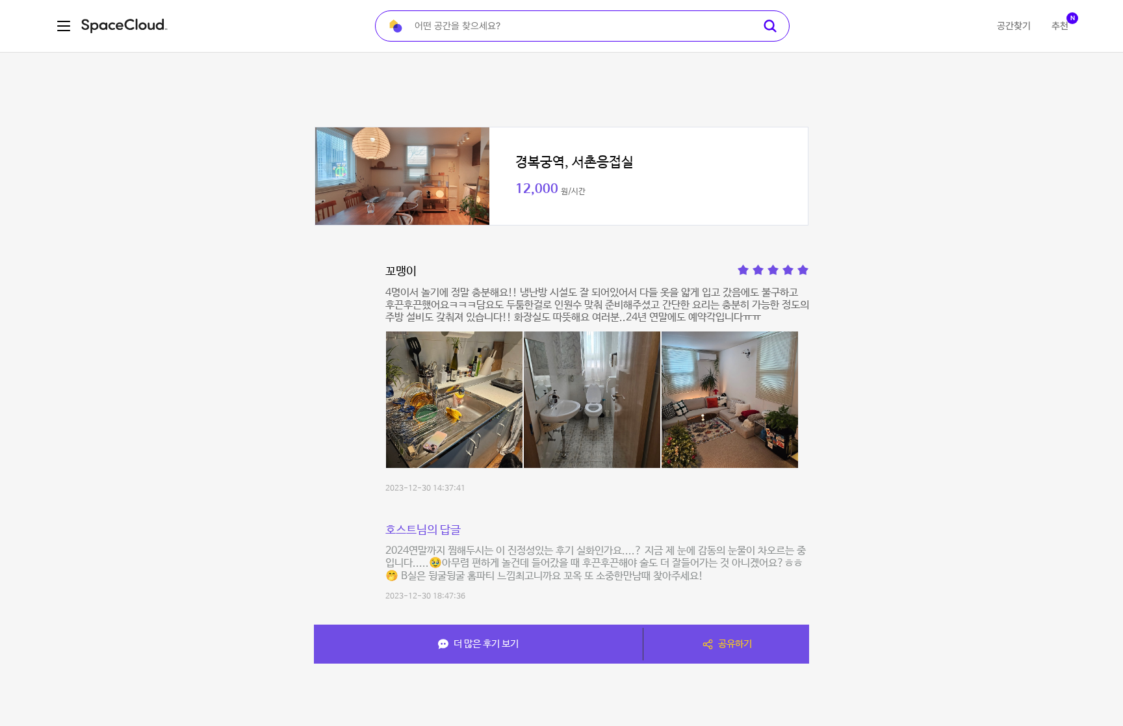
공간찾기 (1014, 26)
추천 (1060, 26)
